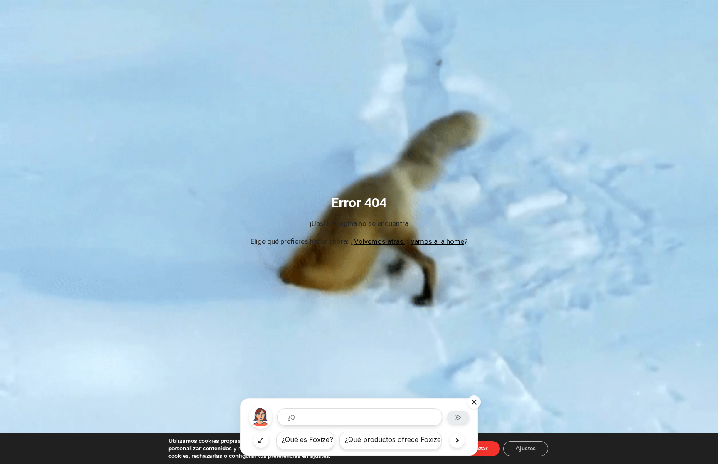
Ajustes (526, 448)
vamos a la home (437, 241)
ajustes (319, 456)
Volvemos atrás (379, 241)
